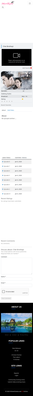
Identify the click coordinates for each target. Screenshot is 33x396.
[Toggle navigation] (29, 3)
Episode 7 (7, 166)
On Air (17, 351)
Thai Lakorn (16, 357)
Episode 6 (7, 171)
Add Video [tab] (10, 110)
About (7, 335)
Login (16, 375)
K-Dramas (16, 359)
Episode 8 (7, 161)
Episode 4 (7, 180)
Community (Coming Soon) (16, 379)
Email (2, 283)
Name (3, 276)
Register (16, 373)
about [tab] (4, 110)
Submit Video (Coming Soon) (16, 382)
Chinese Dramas (16, 355)
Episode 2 (7, 189)
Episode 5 (7, 175)
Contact (14, 335)
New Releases (16, 348)
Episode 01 (7, 194)
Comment (4, 257)
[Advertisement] (16, 25)
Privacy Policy (24, 335)
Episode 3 (7, 184)
